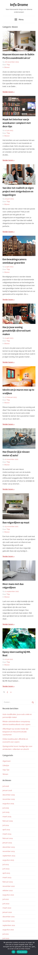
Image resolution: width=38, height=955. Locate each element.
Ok (13, 952)
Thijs (8, 65)
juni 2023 (6, 869)
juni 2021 (6, 938)
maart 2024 (7, 834)
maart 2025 (7, 817)
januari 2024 (7, 843)
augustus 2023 (8, 860)
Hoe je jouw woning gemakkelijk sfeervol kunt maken (17, 331)
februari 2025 (8, 821)
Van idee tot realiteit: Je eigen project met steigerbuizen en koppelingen (18, 191)
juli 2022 (6, 899)
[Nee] (35, 947)
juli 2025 (6, 808)
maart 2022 (7, 908)
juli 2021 (6, 934)
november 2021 (9, 921)
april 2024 (6, 830)
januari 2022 (7, 912)
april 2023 (6, 873)
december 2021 (9, 917)
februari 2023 (8, 882)
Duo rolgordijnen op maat (16, 522)
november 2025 (9, 799)
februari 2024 (8, 838)
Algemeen (7, 761)
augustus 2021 (8, 930)
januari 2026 (7, 790)
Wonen (7, 67)
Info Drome (19, 4)
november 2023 (9, 851)
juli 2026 (6, 786)
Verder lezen (8, 92)
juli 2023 (6, 864)
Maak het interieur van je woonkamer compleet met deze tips (17, 123)
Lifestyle (6, 765)
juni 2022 (6, 904)
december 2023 (9, 847)
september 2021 (9, 925)
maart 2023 (7, 877)
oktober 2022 (8, 890)
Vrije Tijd (6, 770)
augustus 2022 (8, 895)
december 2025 (9, 795)
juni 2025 (6, 812)
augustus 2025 (8, 804)
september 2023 (9, 856)
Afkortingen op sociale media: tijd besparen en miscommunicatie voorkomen (15, 732)
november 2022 (9, 886)
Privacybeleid (22, 952)
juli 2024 (6, 825)
